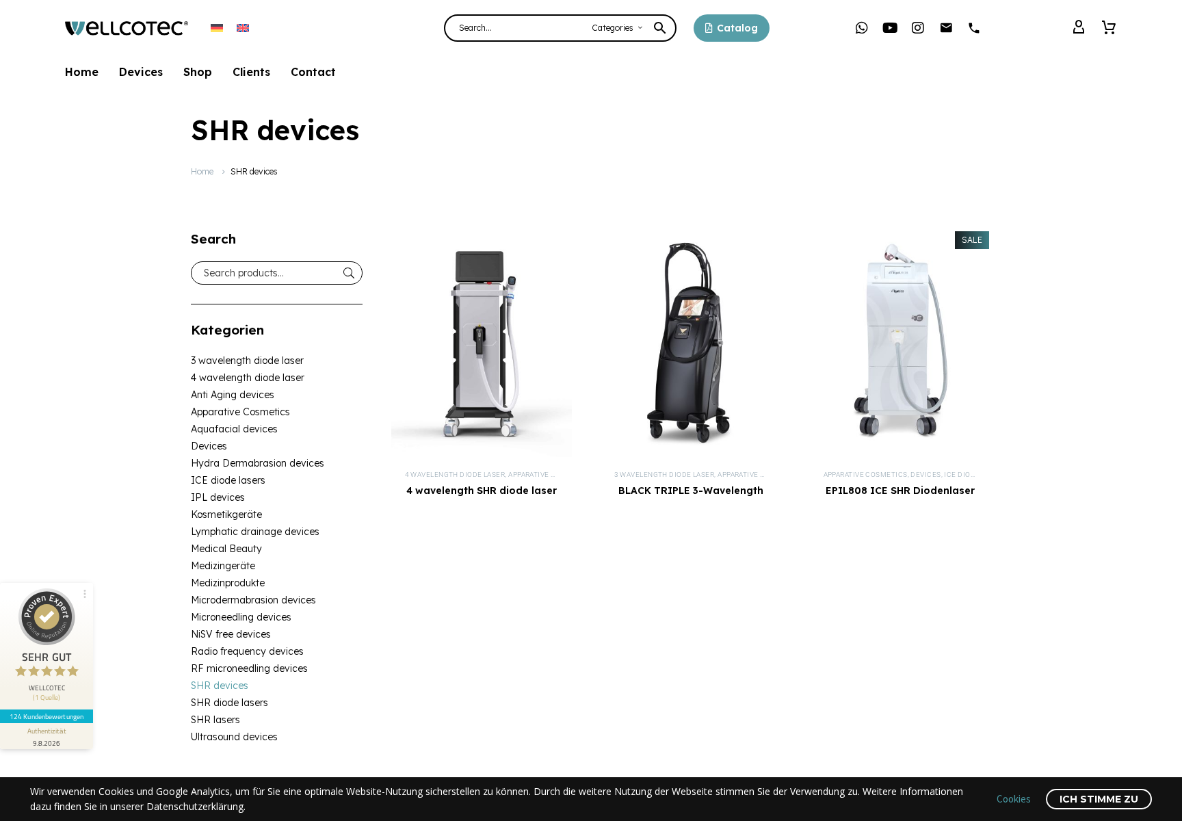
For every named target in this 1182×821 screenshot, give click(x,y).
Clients (251, 72)
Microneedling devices (241, 617)
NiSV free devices (231, 634)
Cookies (1014, 798)
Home (81, 72)
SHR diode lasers (229, 702)
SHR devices (219, 685)
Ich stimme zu (1099, 799)
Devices (141, 72)
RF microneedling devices (249, 668)
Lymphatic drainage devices (255, 531)
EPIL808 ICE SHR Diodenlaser (900, 490)
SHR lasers (215, 720)
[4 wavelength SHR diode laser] (481, 344)
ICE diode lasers (228, 480)
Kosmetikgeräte (226, 514)
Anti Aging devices (232, 395)
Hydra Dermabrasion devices (257, 463)
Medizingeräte (223, 566)
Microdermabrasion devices (253, 600)
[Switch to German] (217, 27)
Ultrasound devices (234, 737)
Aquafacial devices (234, 429)
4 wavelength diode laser (247, 378)
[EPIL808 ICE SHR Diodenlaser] (900, 344)
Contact (313, 72)
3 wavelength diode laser (247, 360)
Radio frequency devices (247, 651)
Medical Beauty (226, 549)
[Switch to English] (243, 27)
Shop (197, 72)
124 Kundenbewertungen (46, 716)
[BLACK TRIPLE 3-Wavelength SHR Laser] (691, 344)
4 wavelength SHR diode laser (481, 490)
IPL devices (218, 497)
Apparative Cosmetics (240, 412)
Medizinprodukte (228, 583)
